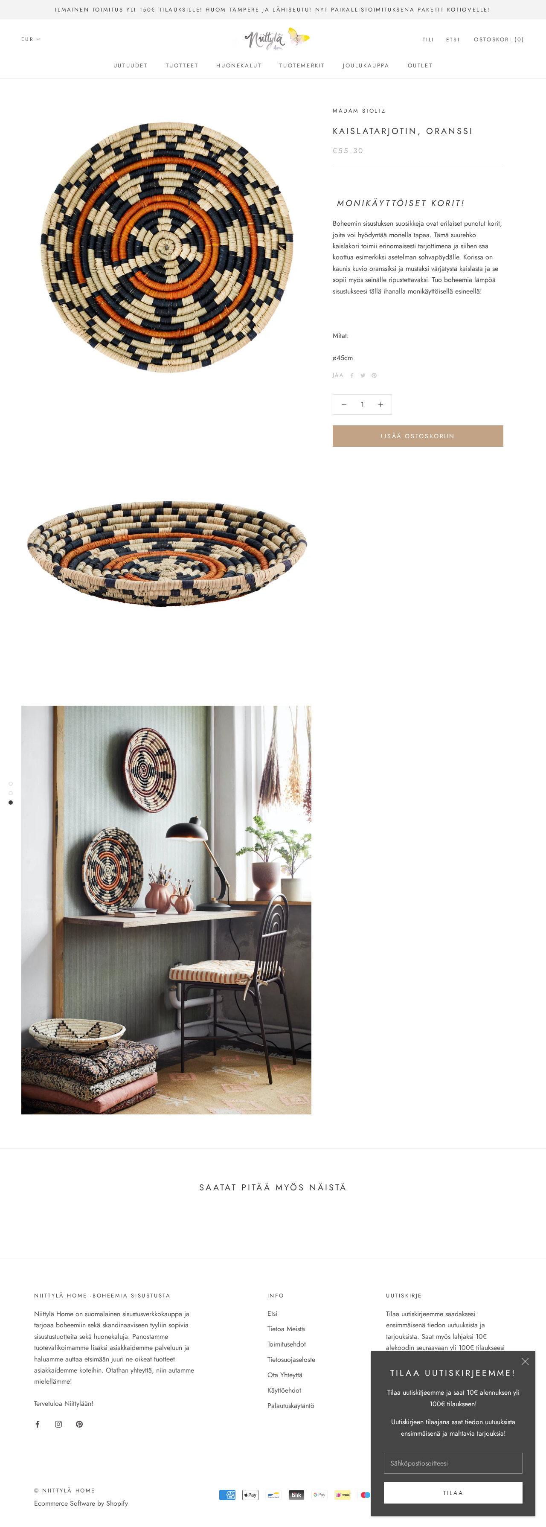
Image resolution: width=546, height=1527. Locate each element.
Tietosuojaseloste (291, 1359)
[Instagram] (58, 1423)
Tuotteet (182, 65)
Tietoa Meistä (286, 1329)
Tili (428, 40)
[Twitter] (363, 375)
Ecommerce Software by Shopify (81, 1503)
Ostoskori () (499, 39)
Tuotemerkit (302, 65)
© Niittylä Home (65, 1490)
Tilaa (453, 1493)
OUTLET (420, 65)
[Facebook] (351, 375)
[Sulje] (525, 1361)
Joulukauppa (366, 65)
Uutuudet (130, 65)
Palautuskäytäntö (290, 1406)
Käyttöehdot (284, 1390)
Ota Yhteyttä (284, 1375)
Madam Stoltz (359, 111)
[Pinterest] (374, 375)
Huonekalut (238, 65)
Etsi (453, 40)
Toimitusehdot (286, 1344)
